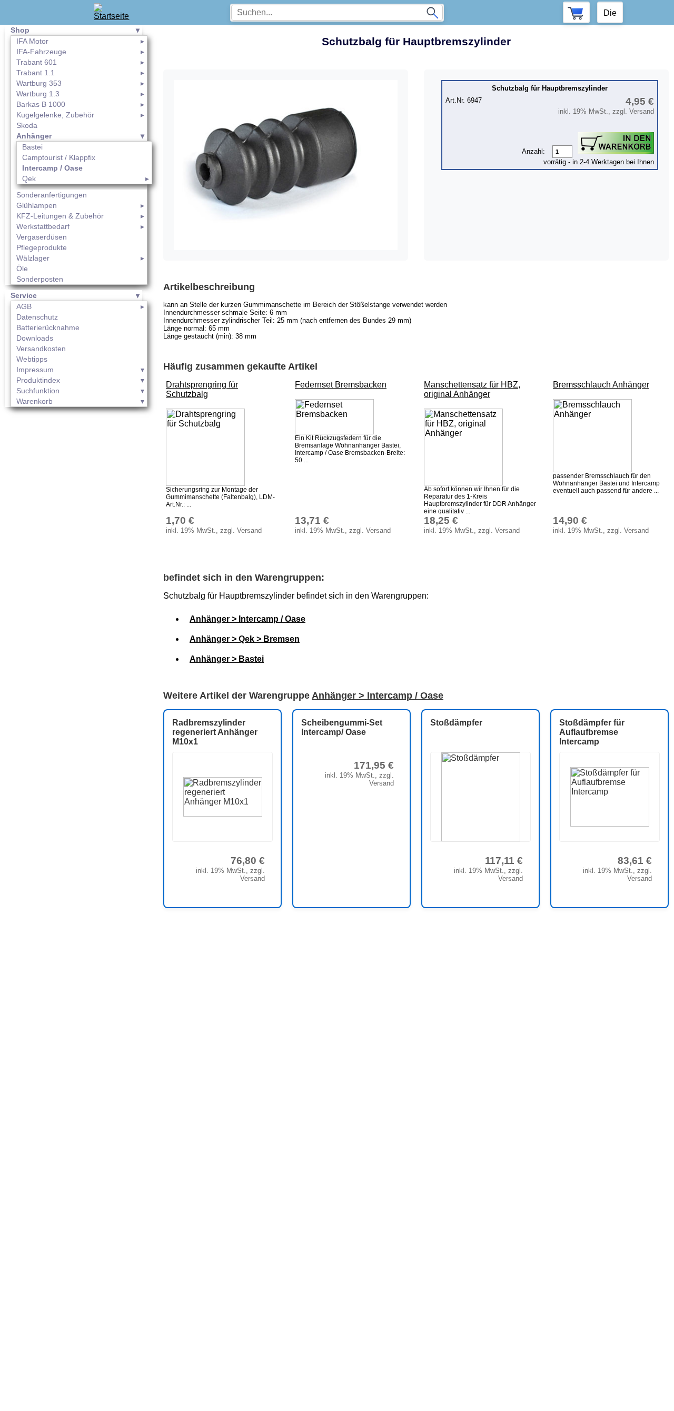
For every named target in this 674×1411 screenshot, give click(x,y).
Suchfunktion (38, 390)
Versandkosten (41, 348)
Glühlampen (36, 205)
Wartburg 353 (39, 83)
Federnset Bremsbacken (340, 384)
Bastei (32, 147)
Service (24, 295)
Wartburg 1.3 (38, 94)
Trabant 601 (36, 62)
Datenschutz (37, 317)
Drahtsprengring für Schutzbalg (202, 389)
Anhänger (34, 136)
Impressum (35, 369)
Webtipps (31, 359)
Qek (29, 178)
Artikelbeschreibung (209, 287)
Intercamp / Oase (52, 168)
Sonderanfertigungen (51, 195)
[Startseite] (115, 12)
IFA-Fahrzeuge (41, 51)
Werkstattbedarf (43, 226)
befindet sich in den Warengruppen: (243, 577)
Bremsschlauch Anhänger (601, 384)
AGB (24, 306)
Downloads (34, 338)
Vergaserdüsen (41, 237)
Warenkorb (34, 401)
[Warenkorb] (576, 12)
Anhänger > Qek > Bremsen (245, 638)
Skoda (26, 125)
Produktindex (38, 380)
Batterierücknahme (48, 327)
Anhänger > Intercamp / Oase (247, 618)
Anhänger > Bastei (227, 658)
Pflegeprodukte (41, 247)
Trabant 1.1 (35, 72)
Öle (22, 268)
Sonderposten (39, 279)
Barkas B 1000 (40, 104)
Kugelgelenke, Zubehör (55, 115)
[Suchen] (432, 13)
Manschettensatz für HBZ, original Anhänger (472, 389)
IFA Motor (32, 41)
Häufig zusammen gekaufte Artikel (240, 366)
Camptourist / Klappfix (58, 157)
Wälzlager (32, 258)
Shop (20, 30)
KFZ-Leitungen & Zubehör (60, 216)
